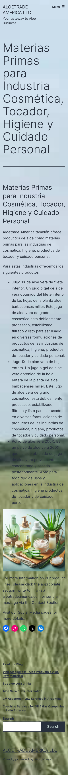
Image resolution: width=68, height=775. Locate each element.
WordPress (42, 759)
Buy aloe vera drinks (17, 683)
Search (8, 718)
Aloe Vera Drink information (22, 691)
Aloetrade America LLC (30, 750)
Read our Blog (13, 664)
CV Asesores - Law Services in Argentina (32, 698)
